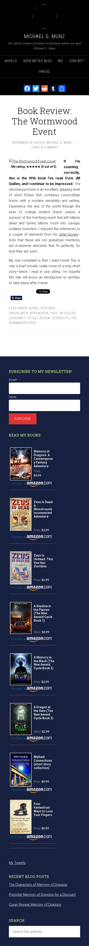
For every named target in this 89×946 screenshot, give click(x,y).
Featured (48, 308)
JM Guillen (67, 313)
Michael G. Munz (44, 36)
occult (32, 318)
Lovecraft (17, 318)
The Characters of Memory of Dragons (38, 885)
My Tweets (17, 863)
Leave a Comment (44, 147)
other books (68, 234)
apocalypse (39, 313)
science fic (60, 318)
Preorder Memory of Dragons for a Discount (42, 895)
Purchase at (19, 483)
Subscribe (22, 419)
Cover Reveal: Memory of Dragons (35, 905)
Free (53, 313)
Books (34, 308)
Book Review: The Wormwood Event (45, 121)
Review (45, 318)
